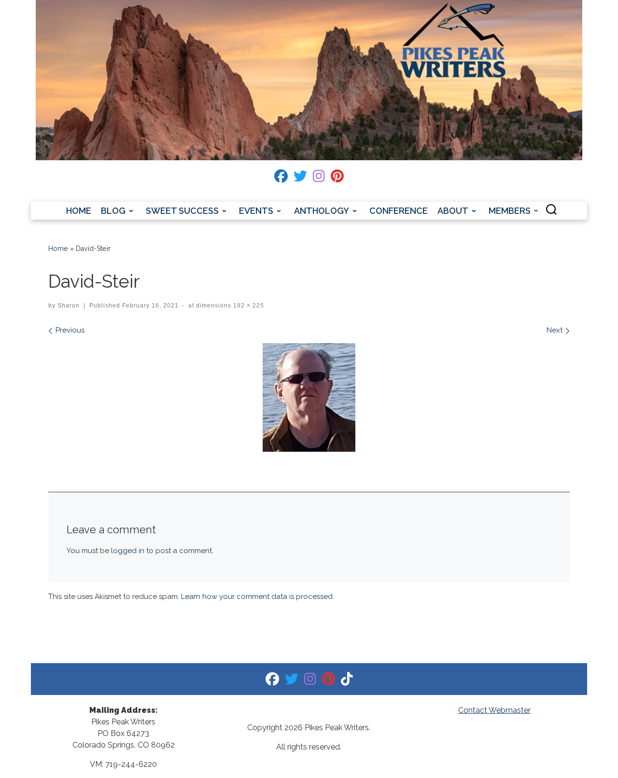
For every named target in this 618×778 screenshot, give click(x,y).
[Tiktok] (347, 681)
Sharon (68, 305)
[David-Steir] (309, 397)
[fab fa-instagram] (319, 178)
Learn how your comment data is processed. (257, 596)
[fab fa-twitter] (300, 178)
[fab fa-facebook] (281, 178)
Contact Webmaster (494, 710)
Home (58, 248)
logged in (127, 550)
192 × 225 (247, 305)
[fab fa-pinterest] (337, 178)
